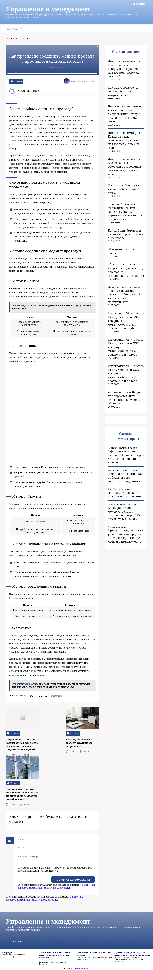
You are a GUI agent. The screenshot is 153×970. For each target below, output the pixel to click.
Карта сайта (138, 3)
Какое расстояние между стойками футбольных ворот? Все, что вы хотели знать (125, 513)
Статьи (22, 38)
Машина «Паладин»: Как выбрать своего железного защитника (125, 477)
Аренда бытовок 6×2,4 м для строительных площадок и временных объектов (125, 397)
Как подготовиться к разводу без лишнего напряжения (123, 91)
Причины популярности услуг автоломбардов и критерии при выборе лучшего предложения (125, 535)
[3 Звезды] (56, 696)
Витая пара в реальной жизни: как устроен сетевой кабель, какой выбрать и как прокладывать (124, 294)
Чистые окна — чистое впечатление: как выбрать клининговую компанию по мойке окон (124, 113)
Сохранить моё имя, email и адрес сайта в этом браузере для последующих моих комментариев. (54, 869)
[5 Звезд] (61, 696)
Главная (11, 38)
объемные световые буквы (122, 251)
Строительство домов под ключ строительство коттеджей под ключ (128, 958)
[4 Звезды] (59, 696)
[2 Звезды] (54, 696)
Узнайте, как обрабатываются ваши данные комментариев (56, 886)
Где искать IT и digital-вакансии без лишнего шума (124, 189)
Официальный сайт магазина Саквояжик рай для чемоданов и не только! (126, 456)
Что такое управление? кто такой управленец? (124, 494)
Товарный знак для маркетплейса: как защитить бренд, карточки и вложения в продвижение (125, 211)
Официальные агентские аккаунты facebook (94, 957)
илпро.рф (6, 955)
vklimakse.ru (82, 968)
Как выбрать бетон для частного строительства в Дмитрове (125, 234)
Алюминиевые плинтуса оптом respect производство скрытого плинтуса (55, 961)
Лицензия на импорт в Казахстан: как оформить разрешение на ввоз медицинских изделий (124, 68)
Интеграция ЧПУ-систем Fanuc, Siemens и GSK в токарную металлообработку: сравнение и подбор (126, 320)
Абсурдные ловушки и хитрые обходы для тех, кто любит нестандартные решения (126, 269)
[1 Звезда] (52, 696)
